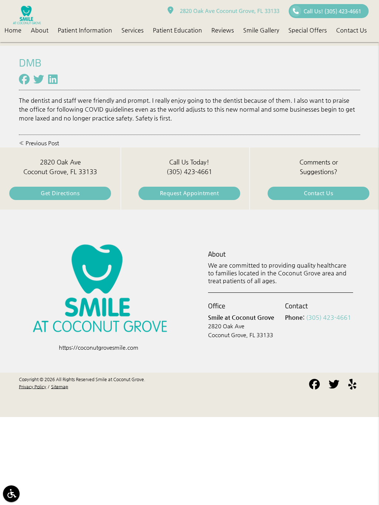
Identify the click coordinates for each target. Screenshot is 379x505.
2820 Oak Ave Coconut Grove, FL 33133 (228, 10)
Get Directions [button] (60, 193)
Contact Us (318, 193)
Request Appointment (189, 193)
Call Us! (332, 11)
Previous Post (42, 143)
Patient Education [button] (177, 30)
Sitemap (59, 386)
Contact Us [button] (351, 30)
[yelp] (352, 386)
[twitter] (334, 386)
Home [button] (12, 30)
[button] (11, 493)
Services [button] (132, 30)
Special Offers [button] (307, 30)
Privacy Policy (32, 386)
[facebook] (314, 386)
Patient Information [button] (85, 30)
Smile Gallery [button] (261, 30)
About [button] (39, 30)
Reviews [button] (222, 30)
